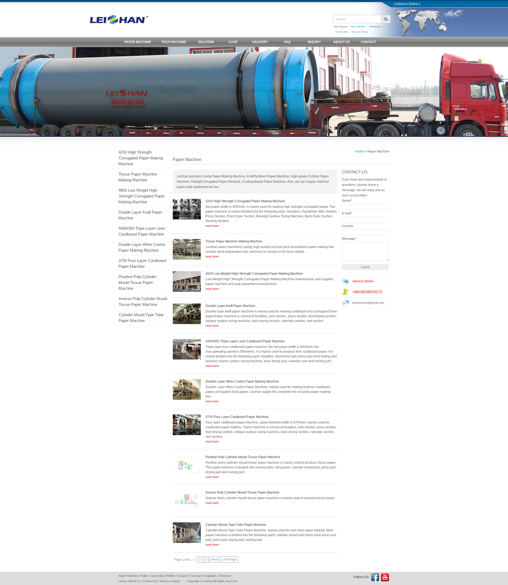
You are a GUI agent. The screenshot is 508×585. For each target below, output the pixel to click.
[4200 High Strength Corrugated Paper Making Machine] (187, 218)
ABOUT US (341, 42)
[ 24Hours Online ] (407, 4)
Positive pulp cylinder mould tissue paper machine (137, 282)
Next (214, 559)
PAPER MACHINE (137, 42)
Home (359, 151)
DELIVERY (260, 42)
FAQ (287, 42)
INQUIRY (314, 42)
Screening (157, 575)
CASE (233, 42)
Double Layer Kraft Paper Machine (140, 215)
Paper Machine (357, 26)
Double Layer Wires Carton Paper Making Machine (142, 247)
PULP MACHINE (174, 42)
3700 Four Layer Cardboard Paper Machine (142, 263)
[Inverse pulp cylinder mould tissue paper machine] (187, 510)
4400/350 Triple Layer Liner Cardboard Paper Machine (142, 231)
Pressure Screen (360, 32)
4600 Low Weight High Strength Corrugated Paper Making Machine (142, 196)
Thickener (224, 575)
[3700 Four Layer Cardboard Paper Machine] (187, 434)
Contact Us (150, 581)
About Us (134, 581)
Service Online (363, 281)
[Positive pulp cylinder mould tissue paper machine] (187, 474)
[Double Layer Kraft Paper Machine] (187, 323)
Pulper (144, 575)
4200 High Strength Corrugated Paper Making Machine (141, 158)
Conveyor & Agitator (203, 575)
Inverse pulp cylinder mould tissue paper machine (143, 301)
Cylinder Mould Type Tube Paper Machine (141, 317)
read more (212, 225)
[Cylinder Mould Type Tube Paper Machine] (187, 542)
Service (164, 581)
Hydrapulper (375, 26)
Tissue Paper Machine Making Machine (138, 177)
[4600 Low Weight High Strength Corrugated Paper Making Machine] (187, 291)
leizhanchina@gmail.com (368, 302)
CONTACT (368, 42)
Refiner (170, 575)
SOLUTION (206, 42)
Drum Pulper (341, 32)
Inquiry (176, 581)
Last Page (229, 559)
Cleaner (183, 575)
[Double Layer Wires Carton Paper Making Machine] (187, 398)
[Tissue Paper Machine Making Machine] (187, 258)
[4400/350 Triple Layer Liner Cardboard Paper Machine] (187, 358)
